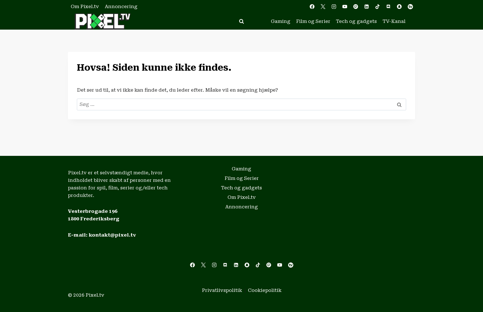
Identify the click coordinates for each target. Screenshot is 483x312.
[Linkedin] (366, 6)
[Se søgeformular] (241, 21)
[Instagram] (333, 6)
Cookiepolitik (264, 290)
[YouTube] (344, 6)
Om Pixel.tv (85, 6)
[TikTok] (377, 6)
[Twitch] (356, 6)
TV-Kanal (394, 21)
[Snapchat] (399, 6)
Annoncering (121, 6)
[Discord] (388, 6)
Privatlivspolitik (222, 290)
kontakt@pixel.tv (112, 235)
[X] (323, 6)
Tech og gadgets (356, 21)
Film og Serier (313, 21)
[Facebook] (312, 6)
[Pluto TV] (410, 6)
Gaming (280, 21)
